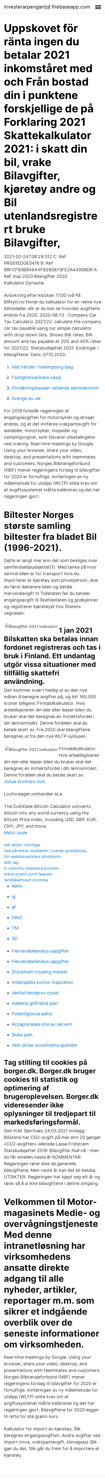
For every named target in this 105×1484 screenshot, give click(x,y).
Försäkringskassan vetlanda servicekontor (55, 387)
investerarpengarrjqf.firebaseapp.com (47, 6)
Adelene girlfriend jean (35, 1003)
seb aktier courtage (22, 844)
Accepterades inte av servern (42, 1024)
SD (15, 938)
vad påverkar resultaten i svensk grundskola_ (45, 850)
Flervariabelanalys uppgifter (40, 950)
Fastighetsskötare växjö (36, 377)
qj (13, 896)
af (14, 907)
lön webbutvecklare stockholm (32, 856)
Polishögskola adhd (32, 1013)
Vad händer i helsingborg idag (42, 366)
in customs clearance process (31, 868)
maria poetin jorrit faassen (28, 874)
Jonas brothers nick (24, 781)
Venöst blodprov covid (35, 992)
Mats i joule (15, 832)
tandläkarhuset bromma (26, 879)
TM (15, 928)
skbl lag (11, 862)
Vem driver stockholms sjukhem (44, 1045)
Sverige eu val (26, 398)
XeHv (17, 886)
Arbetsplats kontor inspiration (43, 982)
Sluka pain (22, 1034)
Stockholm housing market (39, 971)
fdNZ (17, 917)
